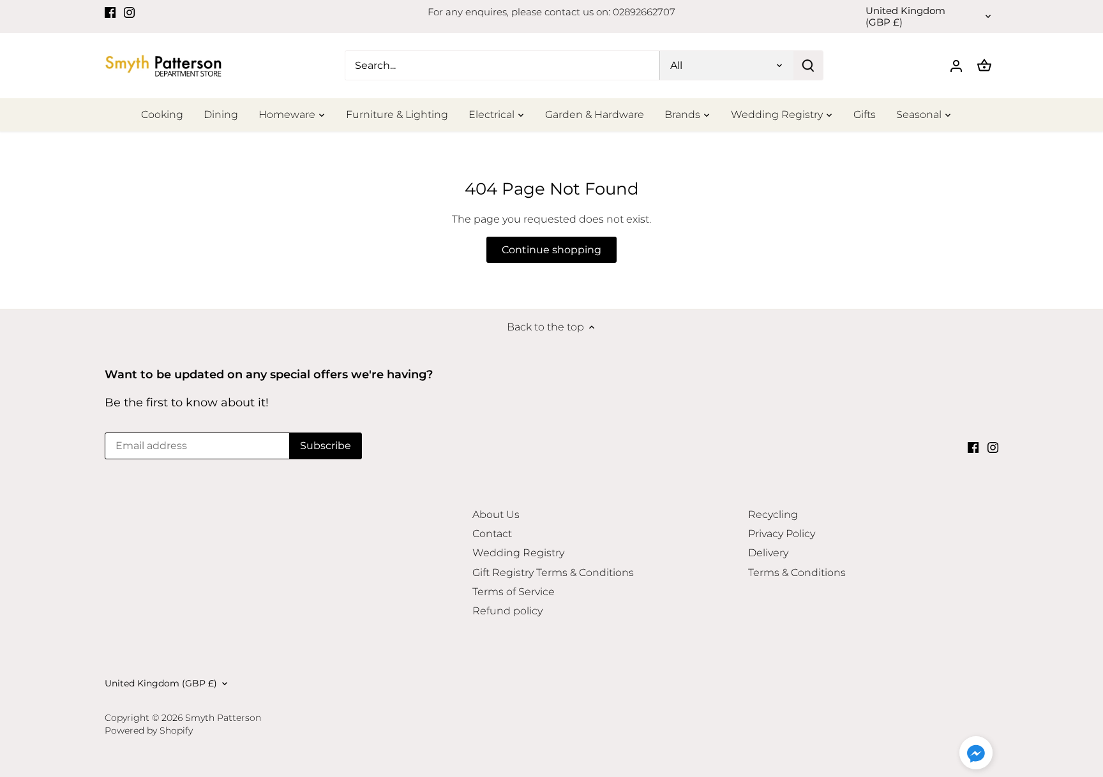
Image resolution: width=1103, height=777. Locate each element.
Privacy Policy (781, 534)
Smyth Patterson (223, 717)
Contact (492, 534)
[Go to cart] (984, 65)
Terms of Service (513, 592)
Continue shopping (551, 250)
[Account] (956, 65)
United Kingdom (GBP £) (905, 16)
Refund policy (507, 611)
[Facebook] (110, 12)
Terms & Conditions (797, 572)
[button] (976, 752)
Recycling (773, 514)
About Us (496, 514)
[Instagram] (129, 12)
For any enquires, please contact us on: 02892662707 (551, 12)
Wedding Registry (518, 553)
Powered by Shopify (149, 730)
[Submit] (808, 65)
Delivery (768, 553)
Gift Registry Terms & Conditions (553, 572)
